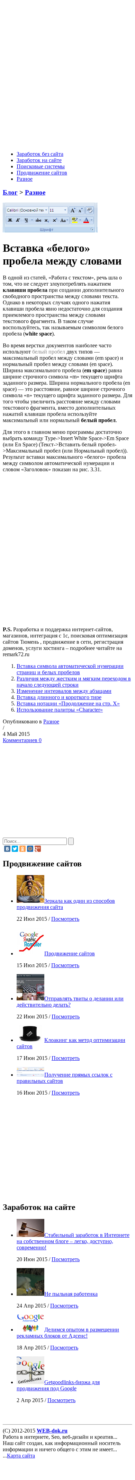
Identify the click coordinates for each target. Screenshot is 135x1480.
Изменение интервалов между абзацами (64, 691)
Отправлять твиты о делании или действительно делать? (70, 1002)
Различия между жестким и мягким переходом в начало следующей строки (74, 682)
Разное (25, 179)
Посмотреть (65, 919)
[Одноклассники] (22, 849)
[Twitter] (15, 849)
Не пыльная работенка (71, 1294)
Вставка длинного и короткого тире (59, 697)
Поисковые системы (41, 166)
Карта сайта (21, 1456)
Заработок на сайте (39, 160)
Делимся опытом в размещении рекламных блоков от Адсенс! (68, 1333)
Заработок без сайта (40, 154)
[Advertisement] (67, 76)
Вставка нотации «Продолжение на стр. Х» (68, 703)
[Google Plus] (38, 849)
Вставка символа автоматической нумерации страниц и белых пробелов (70, 669)
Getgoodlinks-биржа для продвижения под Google (58, 1385)
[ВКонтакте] (7, 849)
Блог (10, 192)
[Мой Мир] (30, 849)
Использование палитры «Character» (60, 710)
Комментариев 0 (22, 740)
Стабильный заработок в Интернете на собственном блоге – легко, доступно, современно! (73, 1241)
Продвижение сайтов (42, 173)
